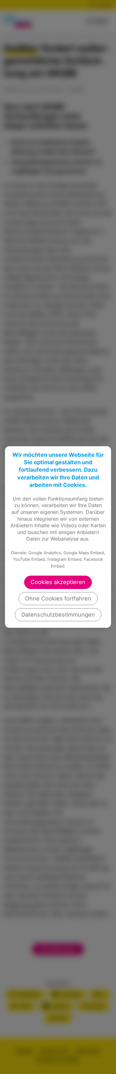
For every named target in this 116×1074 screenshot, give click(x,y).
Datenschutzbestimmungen (58, 614)
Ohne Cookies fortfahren (58, 598)
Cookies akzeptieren (58, 582)
